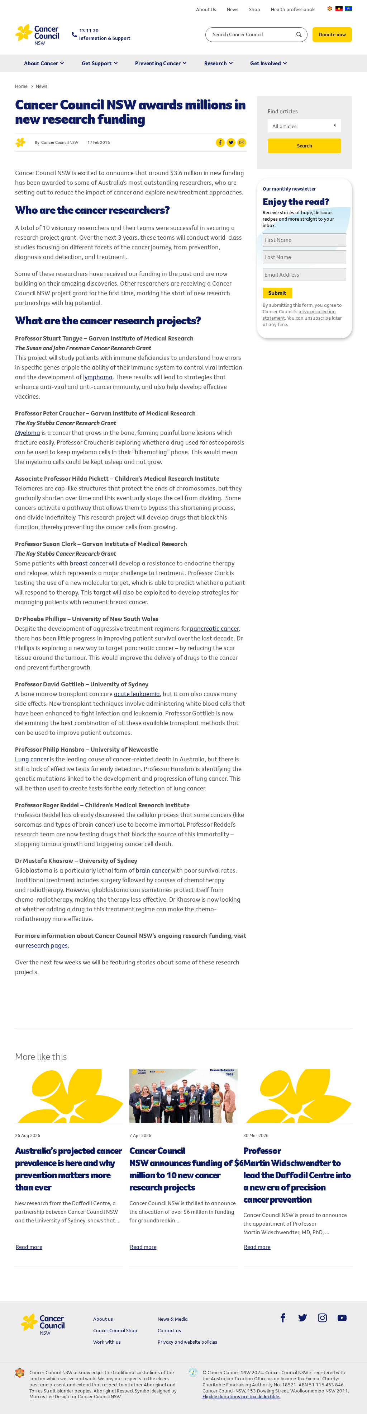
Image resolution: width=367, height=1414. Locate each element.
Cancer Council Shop (115, 1330)
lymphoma (98, 377)
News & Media (173, 1319)
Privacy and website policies (187, 1342)
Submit (277, 292)
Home (21, 86)
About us (103, 1319)
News (232, 9)
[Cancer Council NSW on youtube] (342, 1318)
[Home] (37, 34)
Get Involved (265, 63)
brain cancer (153, 870)
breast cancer (88, 563)
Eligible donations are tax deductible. (241, 1396)
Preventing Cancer (158, 63)
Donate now (332, 34)
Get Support (97, 63)
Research (215, 63)
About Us (206, 9)
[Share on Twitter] (231, 142)
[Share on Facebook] (220, 142)
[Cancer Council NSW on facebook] (282, 1318)
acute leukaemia (137, 694)
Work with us (107, 1342)
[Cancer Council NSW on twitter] (302, 1318)
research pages (47, 945)
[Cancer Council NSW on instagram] (322, 1318)
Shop (254, 9)
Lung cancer (31, 759)
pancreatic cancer (214, 628)
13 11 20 (104, 34)
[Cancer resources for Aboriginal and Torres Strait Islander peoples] (339, 8)
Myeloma (27, 432)
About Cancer (41, 63)
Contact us (169, 1330)
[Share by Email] (241, 142)
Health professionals (293, 9)
